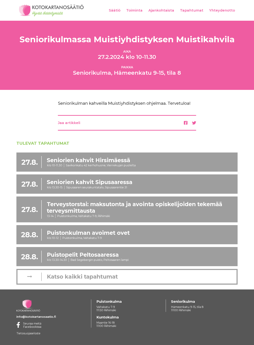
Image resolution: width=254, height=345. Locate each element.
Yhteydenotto (222, 10)
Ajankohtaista (161, 10)
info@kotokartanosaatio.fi (36, 316)
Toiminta (134, 10)
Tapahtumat (191, 10)
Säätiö (114, 10)
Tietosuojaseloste (28, 333)
